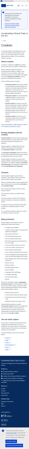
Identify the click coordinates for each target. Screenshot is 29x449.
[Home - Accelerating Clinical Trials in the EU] (9, 5)
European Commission (7, 401)
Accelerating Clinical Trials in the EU (13, 360)
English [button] (18, 5)
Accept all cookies (11, 441)
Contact (3, 388)
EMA (2, 403)
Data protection (5, 393)
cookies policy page (11, 432)
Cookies (3, 390)
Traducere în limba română (12, 23)
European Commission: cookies (12, 126)
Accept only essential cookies (14, 445)
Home (4, 40)
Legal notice (4, 395)
